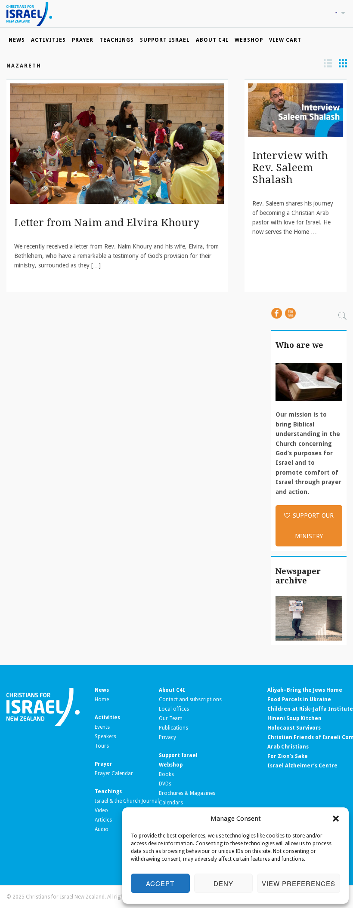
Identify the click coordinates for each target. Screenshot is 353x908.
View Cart (285, 40)
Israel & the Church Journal (127, 801)
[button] (335, 818)
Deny (223, 883)
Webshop (249, 40)
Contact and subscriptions (190, 699)
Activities (48, 40)
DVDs (165, 784)
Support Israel (165, 40)
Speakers (105, 736)
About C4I (212, 40)
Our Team (171, 718)
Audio (101, 829)
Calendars (171, 803)
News (17, 40)
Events (102, 727)
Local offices (174, 709)
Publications (173, 728)
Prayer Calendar (114, 773)
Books (166, 774)
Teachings (116, 40)
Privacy (167, 737)
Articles (103, 820)
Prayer (82, 40)
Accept (160, 883)
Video (101, 810)
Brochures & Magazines (187, 793)
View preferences (298, 883)
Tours (102, 746)
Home (102, 699)
